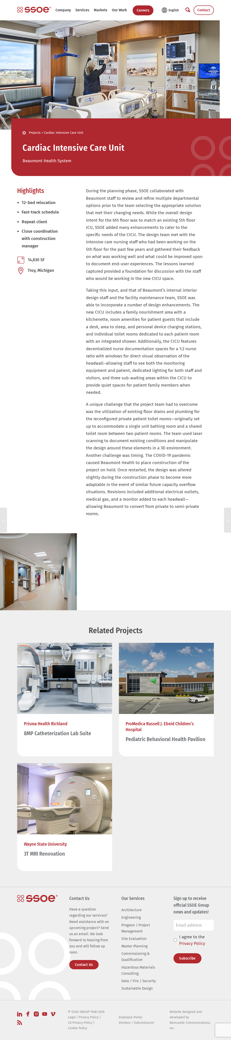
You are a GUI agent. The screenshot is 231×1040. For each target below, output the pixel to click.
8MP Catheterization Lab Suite (57, 733)
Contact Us (84, 964)
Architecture (131, 910)
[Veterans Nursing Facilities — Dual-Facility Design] (227, 520)
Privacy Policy (192, 943)
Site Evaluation (133, 939)
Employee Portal (130, 1017)
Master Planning (134, 946)
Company (63, 10)
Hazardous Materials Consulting (138, 970)
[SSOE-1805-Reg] (34, 10)
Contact (203, 10)
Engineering (131, 917)
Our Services (133, 898)
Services (82, 10)
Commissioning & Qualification (135, 956)
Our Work (119, 10)
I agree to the (192, 940)
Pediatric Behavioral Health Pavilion (166, 739)
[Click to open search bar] (187, 10)
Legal (72, 1017)
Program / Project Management (135, 928)
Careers (143, 10)
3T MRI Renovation (44, 854)
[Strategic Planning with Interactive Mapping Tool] (3, 520)
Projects (35, 133)
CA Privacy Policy (80, 1023)
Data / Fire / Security (138, 981)
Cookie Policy (77, 1028)
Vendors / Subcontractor (136, 1023)
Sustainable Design (137, 988)
